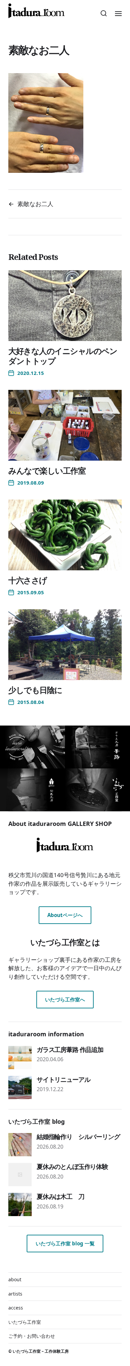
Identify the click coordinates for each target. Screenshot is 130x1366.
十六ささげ (27, 580)
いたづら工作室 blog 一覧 (65, 1243)
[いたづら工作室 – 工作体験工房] (36, 10)
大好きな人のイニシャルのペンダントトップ (62, 355)
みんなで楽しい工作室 (46, 470)
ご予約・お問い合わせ (31, 1336)
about (14, 1279)
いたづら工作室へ (65, 999)
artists (15, 1294)
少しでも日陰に (35, 689)
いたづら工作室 (24, 1322)
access (15, 1308)
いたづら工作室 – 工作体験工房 (41, 1351)
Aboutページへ (65, 915)
